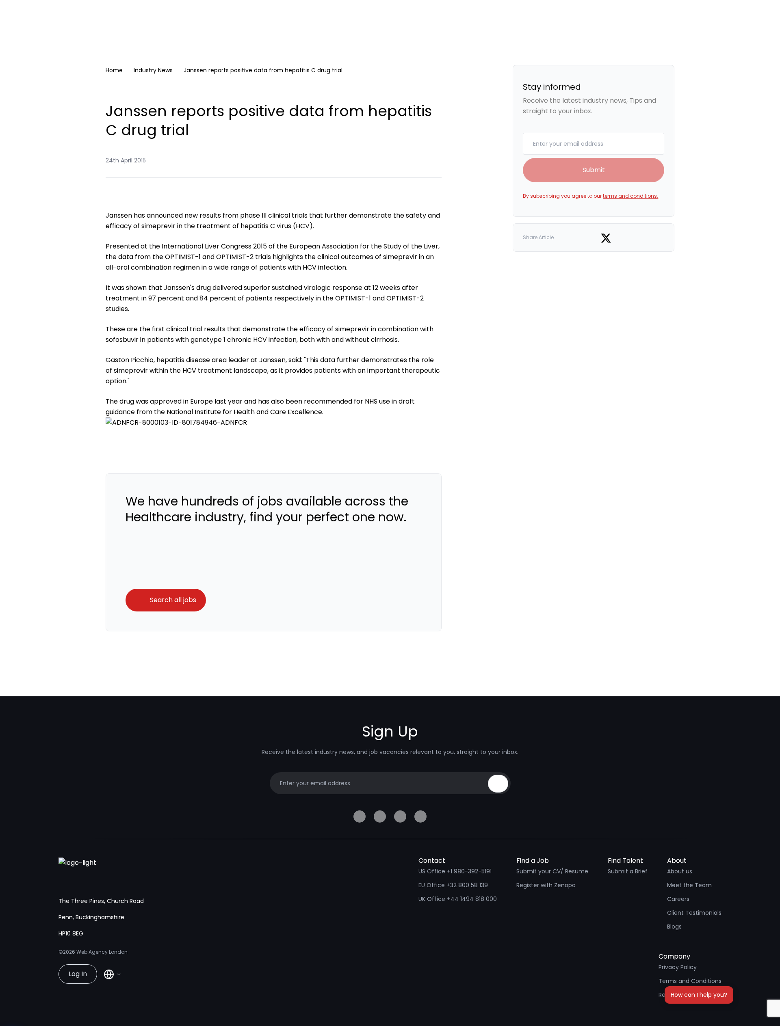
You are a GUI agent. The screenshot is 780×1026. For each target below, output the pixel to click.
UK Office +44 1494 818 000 (457, 899)
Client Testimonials (694, 913)
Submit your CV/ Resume (552, 871)
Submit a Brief (628, 871)
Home (114, 70)
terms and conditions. (630, 195)
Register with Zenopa (546, 885)
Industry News (153, 70)
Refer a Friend (678, 995)
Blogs (674, 926)
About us (679, 871)
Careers (678, 899)
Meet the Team (689, 885)
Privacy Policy (678, 967)
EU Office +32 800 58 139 (453, 885)
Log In (78, 973)
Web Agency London (102, 951)
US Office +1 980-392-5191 (455, 871)
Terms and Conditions (690, 981)
